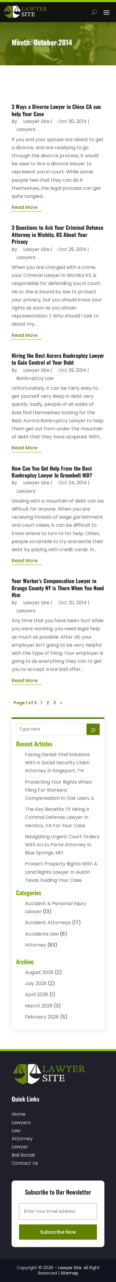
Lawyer (20, 1146)
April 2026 (36, 994)
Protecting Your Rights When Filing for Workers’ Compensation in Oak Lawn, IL (59, 790)
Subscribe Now (58, 1232)
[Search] (93, 729)
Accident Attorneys (48, 922)
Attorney (35, 945)
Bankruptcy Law (35, 378)
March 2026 (39, 1005)
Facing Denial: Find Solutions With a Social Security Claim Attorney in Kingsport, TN (57, 762)
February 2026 (42, 1016)
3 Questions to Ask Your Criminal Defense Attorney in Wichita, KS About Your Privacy (57, 234)
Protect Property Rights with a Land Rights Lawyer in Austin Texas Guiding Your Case (61, 871)
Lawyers (25, 129)
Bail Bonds (23, 1155)
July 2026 (36, 983)
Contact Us (25, 1163)
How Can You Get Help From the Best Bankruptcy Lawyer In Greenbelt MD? (52, 471)
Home (19, 1114)
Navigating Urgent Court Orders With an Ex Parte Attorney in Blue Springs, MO (62, 844)
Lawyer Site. (70, 1268)
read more (24, 207)
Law (16, 1130)
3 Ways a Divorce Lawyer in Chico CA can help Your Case (56, 110)
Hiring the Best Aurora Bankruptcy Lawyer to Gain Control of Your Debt (58, 359)
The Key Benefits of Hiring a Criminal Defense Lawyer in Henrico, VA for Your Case (57, 817)
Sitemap (69, 1273)
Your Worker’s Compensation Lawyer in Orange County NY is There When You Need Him (58, 588)
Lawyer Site (36, 121)
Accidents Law (42, 933)
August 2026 (39, 972)
